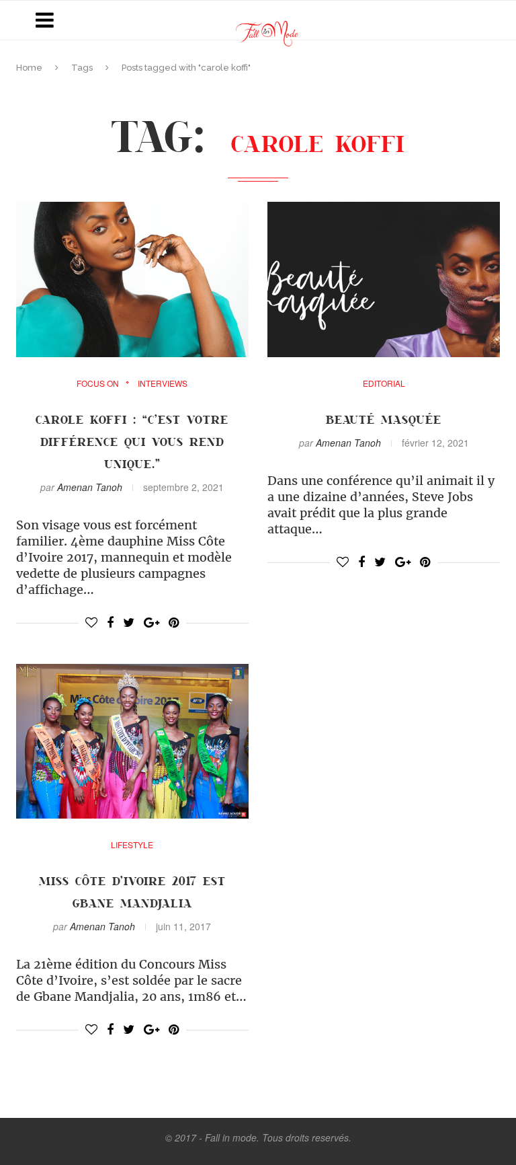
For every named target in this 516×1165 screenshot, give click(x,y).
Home (29, 68)
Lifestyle (132, 845)
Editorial (384, 383)
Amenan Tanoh (89, 487)
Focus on (98, 383)
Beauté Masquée (383, 419)
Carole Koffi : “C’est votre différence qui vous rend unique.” (132, 441)
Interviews (162, 383)
